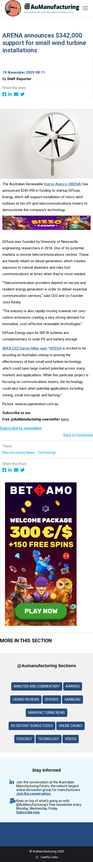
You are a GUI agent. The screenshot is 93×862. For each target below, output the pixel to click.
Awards (73, 686)
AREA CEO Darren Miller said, (25, 348)
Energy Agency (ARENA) (63, 184)
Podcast (24, 739)
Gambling (72, 699)
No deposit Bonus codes (32, 726)
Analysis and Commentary (37, 686)
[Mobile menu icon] (85, 8)
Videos (70, 739)
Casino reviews (26, 699)
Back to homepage (78, 435)
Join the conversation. (34, 794)
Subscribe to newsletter (21, 428)
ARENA (55, 348)
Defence (52, 699)
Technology (47, 452)
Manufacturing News (19, 452)
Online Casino (70, 726)
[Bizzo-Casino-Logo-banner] (46, 229)
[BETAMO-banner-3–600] (41, 624)
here (65, 419)
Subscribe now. (28, 812)
